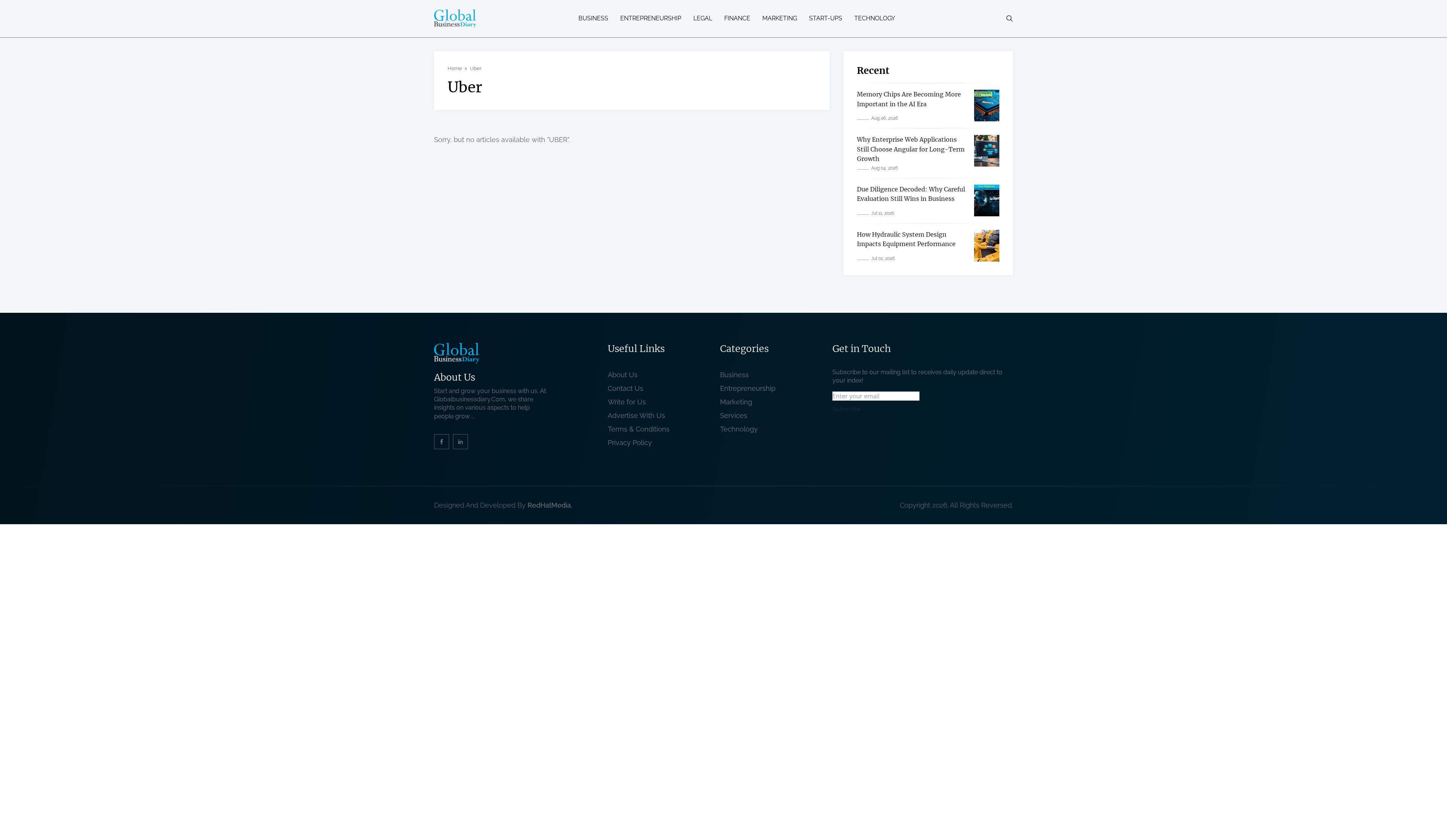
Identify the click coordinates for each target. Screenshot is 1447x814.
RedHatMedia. (550, 505)
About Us (623, 375)
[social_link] (441, 441)
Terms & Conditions (640, 429)
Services (733, 415)
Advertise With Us (636, 415)
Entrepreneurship (650, 18)
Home (455, 68)
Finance (737, 18)
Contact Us (625, 388)
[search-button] (1009, 18)
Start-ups (825, 18)
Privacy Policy (630, 443)
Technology (874, 18)
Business (593, 18)
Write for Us (627, 402)
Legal (702, 18)
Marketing (779, 18)
